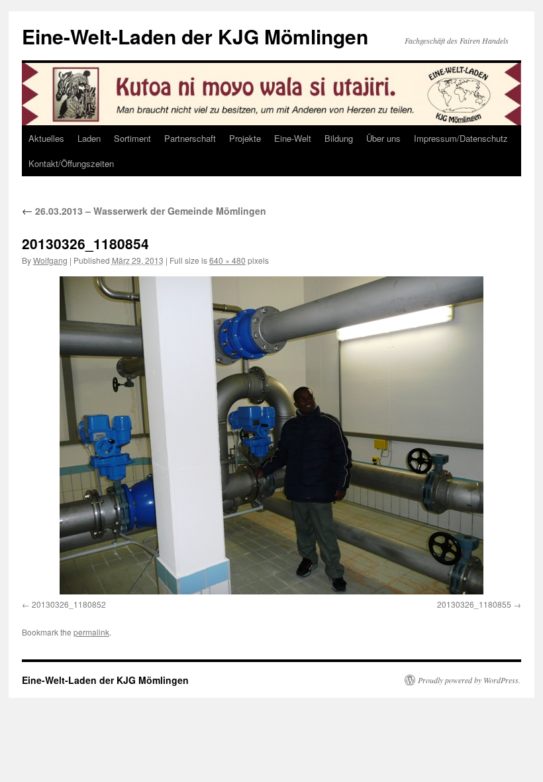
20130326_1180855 (474, 604)
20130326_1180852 (69, 604)
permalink (91, 632)
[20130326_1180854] (271, 435)
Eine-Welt (292, 138)
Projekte (245, 138)
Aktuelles (46, 138)
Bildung (338, 138)
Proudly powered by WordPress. (469, 680)
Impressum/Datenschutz (461, 138)
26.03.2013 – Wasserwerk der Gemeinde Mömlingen (144, 210)
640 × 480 (227, 260)
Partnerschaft (190, 138)
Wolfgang (50, 260)
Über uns (383, 138)
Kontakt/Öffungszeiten (71, 163)
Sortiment (132, 138)
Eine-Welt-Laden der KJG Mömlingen (195, 36)
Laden (89, 138)
